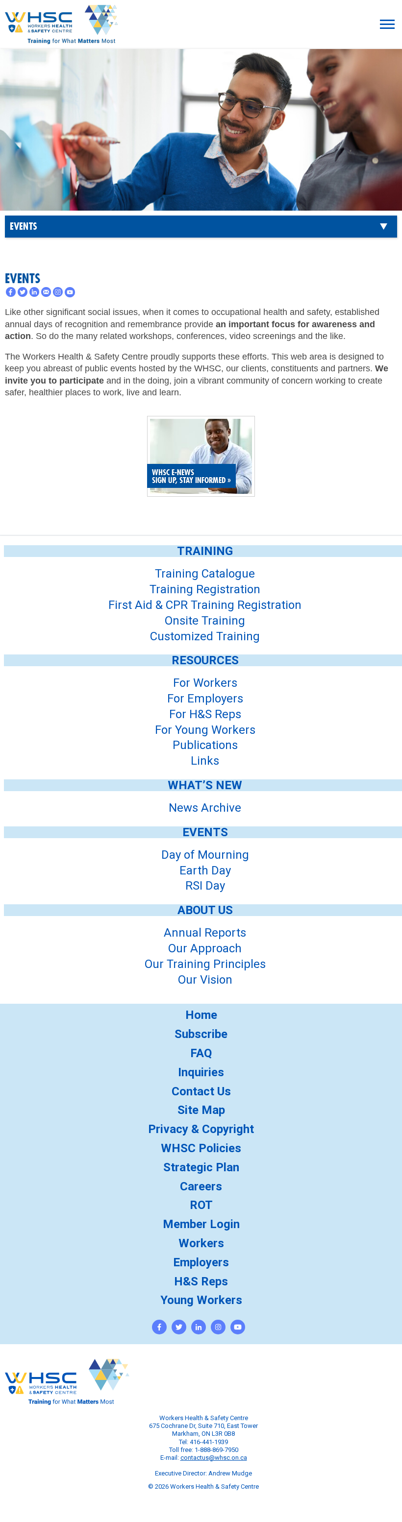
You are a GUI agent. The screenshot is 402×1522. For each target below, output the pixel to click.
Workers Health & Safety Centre (61, 37)
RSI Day (205, 886)
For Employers (205, 698)
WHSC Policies (201, 1148)
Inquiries (201, 1072)
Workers (201, 1243)
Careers (201, 1186)
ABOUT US (205, 910)
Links (205, 761)
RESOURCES (205, 660)
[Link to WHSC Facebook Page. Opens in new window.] (159, 1327)
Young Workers (201, 1300)
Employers (201, 1262)
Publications (205, 745)
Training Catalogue (205, 573)
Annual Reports (205, 933)
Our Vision (205, 980)
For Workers (205, 683)
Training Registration (205, 589)
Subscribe (201, 1034)
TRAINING (205, 551)
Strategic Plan (201, 1167)
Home (201, 1015)
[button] (387, 24)
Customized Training (205, 636)
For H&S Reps (205, 714)
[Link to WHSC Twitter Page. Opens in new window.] (179, 1327)
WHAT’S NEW (205, 785)
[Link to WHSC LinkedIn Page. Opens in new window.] (198, 1327)
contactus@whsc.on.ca (213, 1457)
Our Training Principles (205, 964)
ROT (201, 1205)
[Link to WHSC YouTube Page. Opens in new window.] (237, 1327)
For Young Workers (205, 730)
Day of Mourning (205, 855)
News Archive (205, 808)
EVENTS (23, 227)
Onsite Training (205, 621)
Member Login (201, 1224)
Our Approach (205, 948)
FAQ (201, 1053)
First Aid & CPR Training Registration (205, 605)
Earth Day (205, 870)
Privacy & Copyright (201, 1129)
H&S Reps (201, 1281)
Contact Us (201, 1091)
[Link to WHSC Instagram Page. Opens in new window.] (218, 1327)
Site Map (201, 1110)
